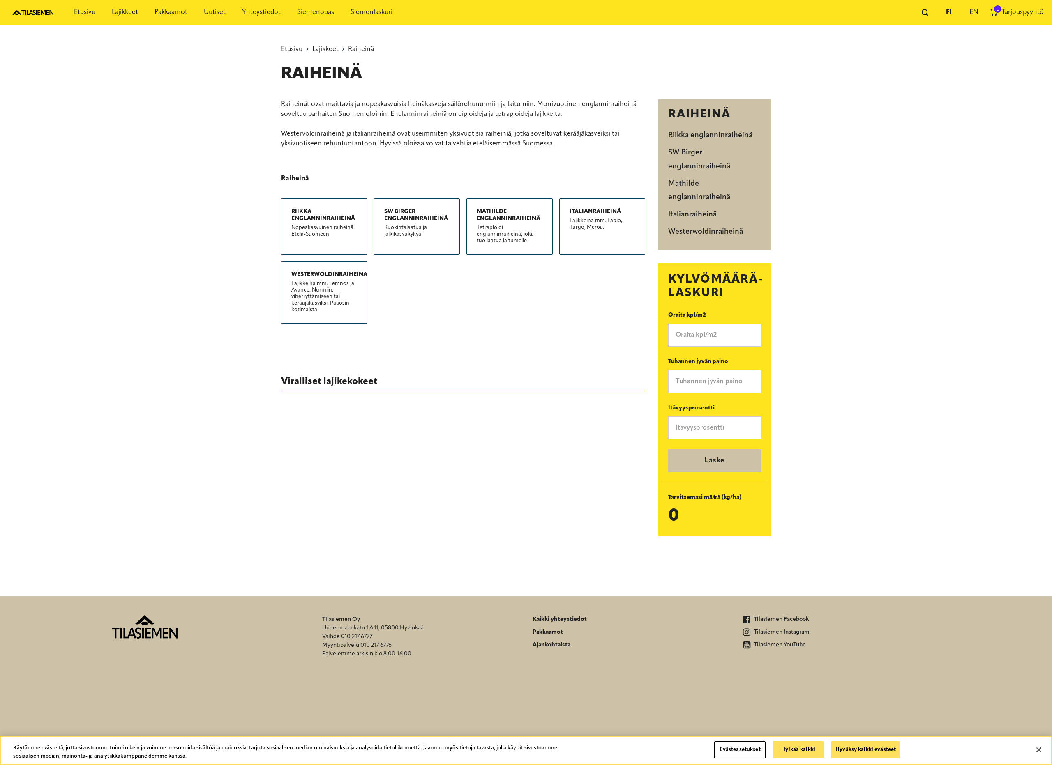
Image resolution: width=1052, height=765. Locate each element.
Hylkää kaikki (798, 749)
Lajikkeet (125, 12)
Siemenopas (315, 12)
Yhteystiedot (261, 12)
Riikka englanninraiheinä (710, 135)
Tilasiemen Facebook (780, 619)
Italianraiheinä (692, 214)
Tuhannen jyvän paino (698, 361)
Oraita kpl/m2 (687, 315)
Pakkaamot (171, 12)
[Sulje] (1039, 750)
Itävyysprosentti (691, 408)
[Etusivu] (33, 12)
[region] (526, 750)
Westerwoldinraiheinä (705, 232)
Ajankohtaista (551, 645)
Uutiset (215, 12)
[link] (324, 223)
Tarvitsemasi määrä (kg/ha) (704, 497)
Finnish (949, 12)
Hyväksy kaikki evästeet (865, 749)
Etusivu (84, 12)
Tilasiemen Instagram (781, 632)
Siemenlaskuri (371, 12)
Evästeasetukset (740, 749)
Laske (714, 460)
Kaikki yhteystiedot (560, 619)
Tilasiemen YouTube (779, 645)
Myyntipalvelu (340, 645)
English (973, 12)
